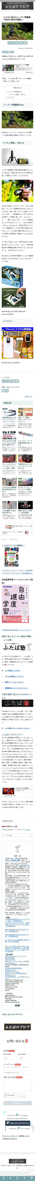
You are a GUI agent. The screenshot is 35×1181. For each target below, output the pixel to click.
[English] (4, 826)
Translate (28, 829)
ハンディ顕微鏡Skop (15, 91)
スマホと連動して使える (18, 94)
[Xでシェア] (9, 43)
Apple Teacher (24, 865)
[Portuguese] (16, 826)
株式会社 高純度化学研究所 (13, 968)
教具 (12, 52)
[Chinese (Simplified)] (3, 826)
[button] (25, 43)
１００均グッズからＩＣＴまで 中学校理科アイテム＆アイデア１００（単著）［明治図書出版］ (17, 924)
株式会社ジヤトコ (10, 975)
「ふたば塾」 (9, 898)
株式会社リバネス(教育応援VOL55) (16, 973)
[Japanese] (12, 826)
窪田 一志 (17, 856)
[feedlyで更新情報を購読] (3, 390)
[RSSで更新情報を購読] (7, 390)
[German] (8, 826)
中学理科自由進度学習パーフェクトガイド (16, 630)
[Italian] (10, 826)
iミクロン (12, 97)
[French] (6, 826)
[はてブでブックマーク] (17, 43)
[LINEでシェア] (21, 43)
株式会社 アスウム (10, 970)
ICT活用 (6, 52)
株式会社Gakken (10, 959)
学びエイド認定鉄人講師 (12, 860)
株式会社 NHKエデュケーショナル (15, 956)
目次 (14, 88)
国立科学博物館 (10, 958)
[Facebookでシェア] (13, 43)
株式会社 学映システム (12, 971)
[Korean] (14, 826)
